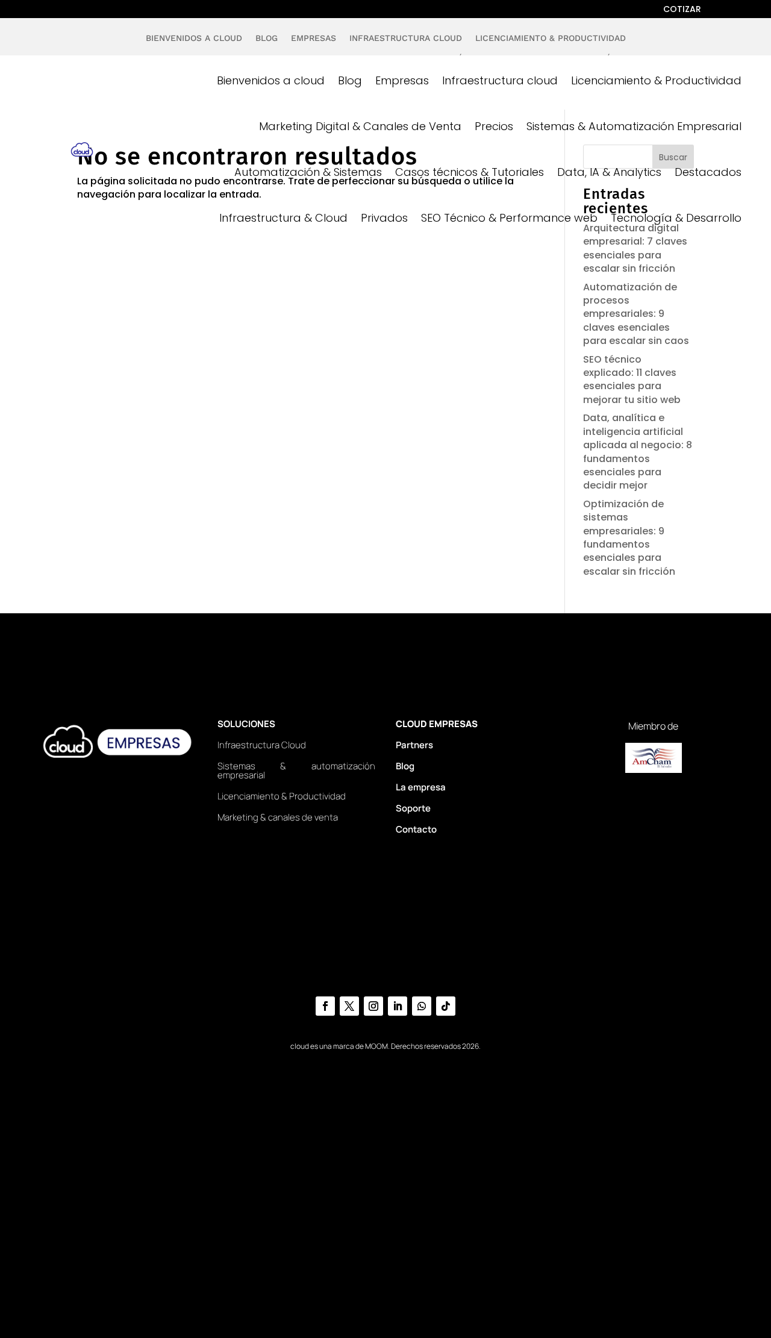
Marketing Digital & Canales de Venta (360, 126)
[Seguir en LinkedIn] (397, 1006)
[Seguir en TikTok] (445, 1006)
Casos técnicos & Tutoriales (469, 172)
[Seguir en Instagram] (373, 1006)
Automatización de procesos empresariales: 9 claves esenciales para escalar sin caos (636, 314)
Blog (266, 40)
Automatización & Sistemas (308, 172)
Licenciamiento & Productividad (550, 40)
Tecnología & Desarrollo (676, 217)
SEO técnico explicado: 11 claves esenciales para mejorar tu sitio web (632, 379)
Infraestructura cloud (405, 40)
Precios (494, 126)
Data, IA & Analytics (609, 172)
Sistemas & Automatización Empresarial (633, 126)
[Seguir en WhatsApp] (421, 1006)
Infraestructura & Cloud (283, 217)
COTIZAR (682, 10)
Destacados (708, 172)
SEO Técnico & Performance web (509, 217)
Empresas (313, 40)
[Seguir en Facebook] (325, 1006)
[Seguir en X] (349, 1006)
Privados (384, 217)
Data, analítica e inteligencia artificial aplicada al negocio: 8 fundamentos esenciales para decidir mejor (637, 451)
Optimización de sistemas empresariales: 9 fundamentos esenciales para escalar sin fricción (629, 537)
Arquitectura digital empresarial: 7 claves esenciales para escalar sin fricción (635, 248)
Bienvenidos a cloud (194, 40)
